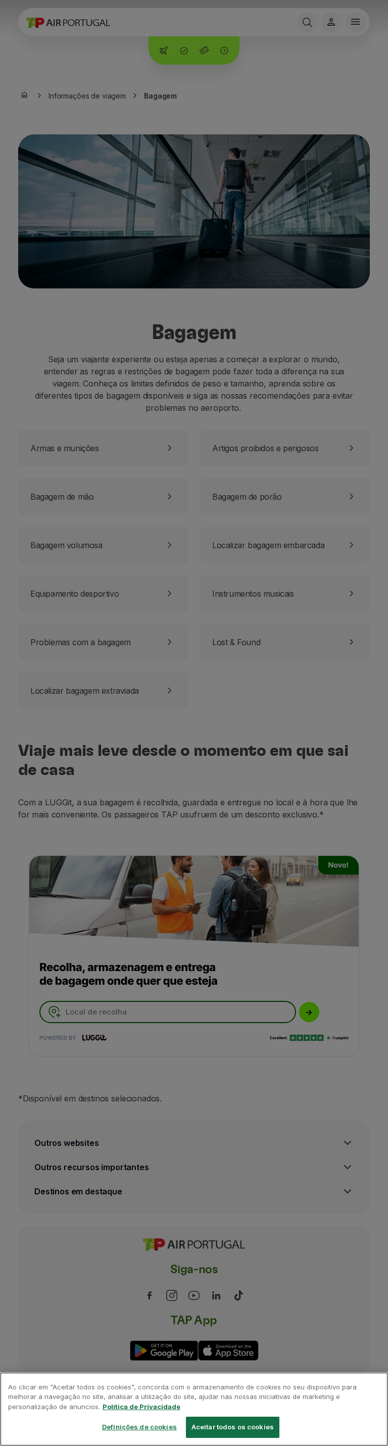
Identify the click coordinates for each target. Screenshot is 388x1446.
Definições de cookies (139, 1427)
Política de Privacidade (141, 1407)
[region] (194, 1409)
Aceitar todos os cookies (232, 1427)
